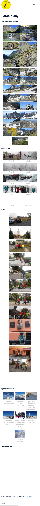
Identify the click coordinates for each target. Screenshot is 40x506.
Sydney (30, 496)
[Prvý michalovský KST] (6, 4)
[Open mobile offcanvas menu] (38, 4)
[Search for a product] (34, 4)
